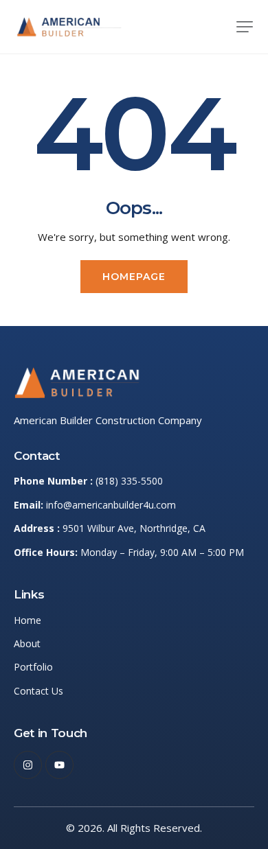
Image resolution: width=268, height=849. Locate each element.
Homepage (134, 276)
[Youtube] (59, 765)
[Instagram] (28, 765)
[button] (244, 26)
